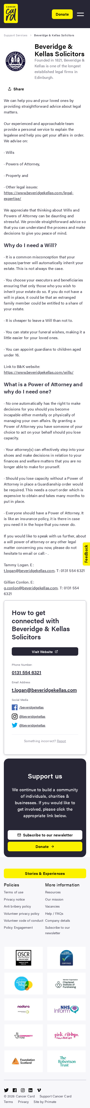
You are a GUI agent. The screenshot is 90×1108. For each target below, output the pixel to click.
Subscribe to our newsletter (57, 930)
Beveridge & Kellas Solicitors (54, 35)
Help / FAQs (54, 913)
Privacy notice (14, 899)
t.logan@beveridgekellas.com (29, 570)
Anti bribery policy (17, 906)
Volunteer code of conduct (23, 920)
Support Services (15, 35)
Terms (8, 1101)
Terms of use (13, 892)
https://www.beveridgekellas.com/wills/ (39, 372)
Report (61, 741)
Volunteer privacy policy (21, 913)
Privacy (23, 1101)
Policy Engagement (18, 927)
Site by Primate (45, 1101)
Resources (53, 892)
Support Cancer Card (56, 1096)
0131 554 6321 (26, 672)
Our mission (54, 899)
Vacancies (52, 906)
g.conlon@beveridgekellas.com (31, 588)
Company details (57, 920)
